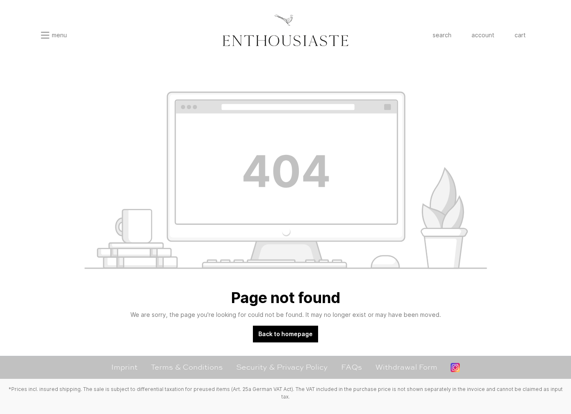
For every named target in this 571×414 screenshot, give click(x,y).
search (442, 35)
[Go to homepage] (285, 30)
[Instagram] (455, 367)
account (483, 35)
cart (520, 35)
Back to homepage (285, 333)
